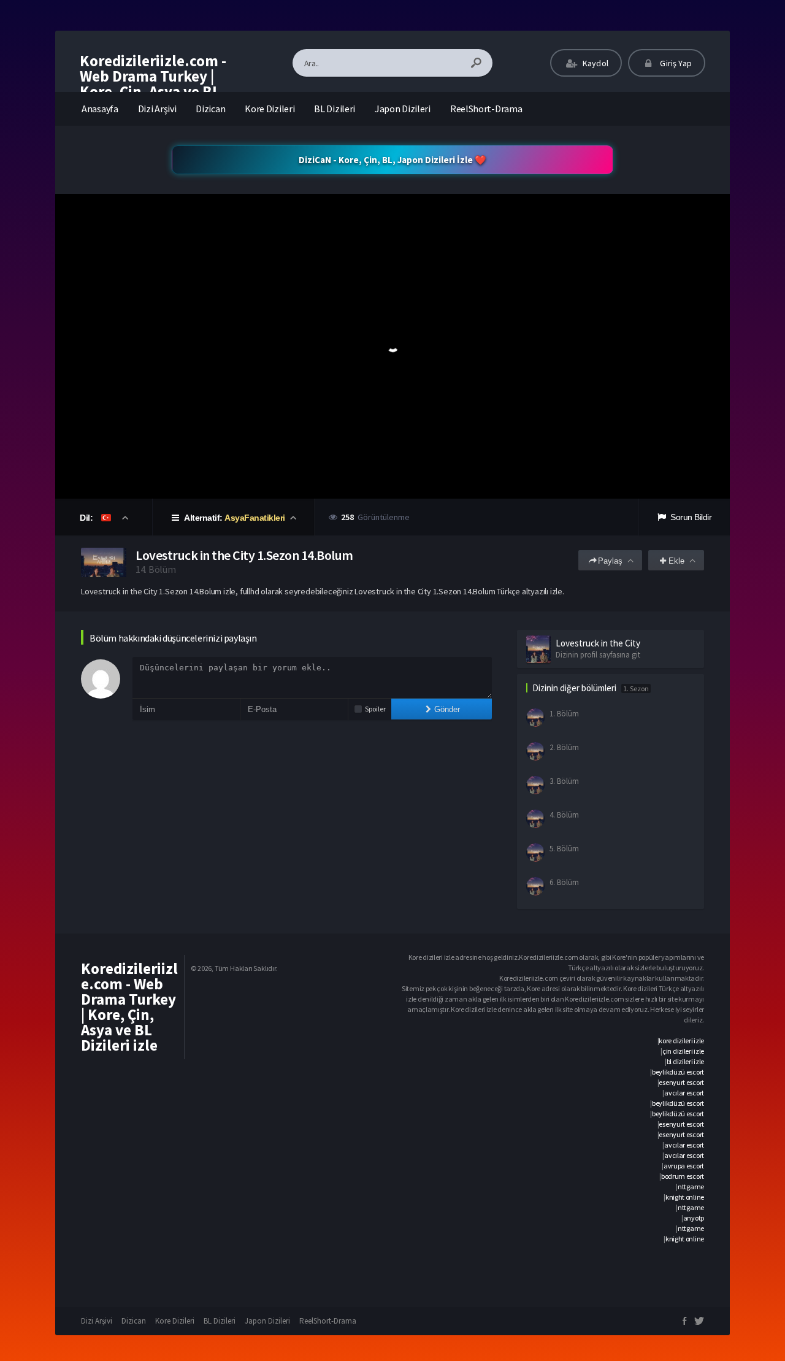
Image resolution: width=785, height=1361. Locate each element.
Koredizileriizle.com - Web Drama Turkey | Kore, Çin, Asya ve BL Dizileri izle (153, 84)
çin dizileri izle (683, 1051)
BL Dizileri (334, 108)
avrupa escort (684, 1165)
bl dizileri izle (685, 1061)
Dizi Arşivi (157, 108)
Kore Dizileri (269, 108)
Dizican (210, 108)
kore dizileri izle (681, 1040)
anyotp (693, 1217)
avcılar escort (684, 1092)
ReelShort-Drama (486, 108)
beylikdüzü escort (678, 1071)
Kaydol (594, 63)
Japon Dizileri (403, 108)
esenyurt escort (681, 1082)
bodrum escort (682, 1176)
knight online (684, 1197)
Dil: (87, 518)
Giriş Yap (675, 63)
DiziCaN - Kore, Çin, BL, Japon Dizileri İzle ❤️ (392, 160)
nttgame (691, 1186)
